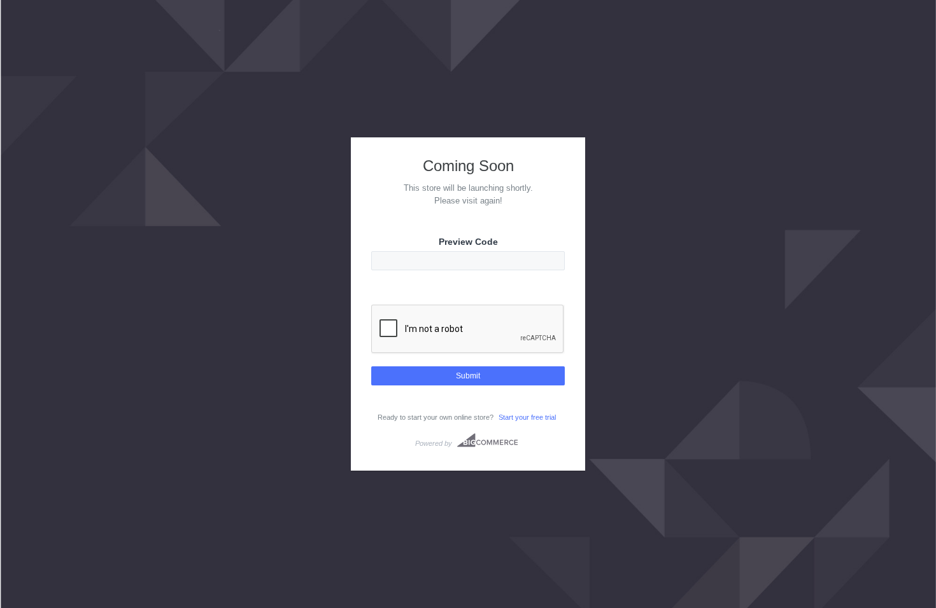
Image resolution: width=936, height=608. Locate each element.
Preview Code (468, 242)
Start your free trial (527, 417)
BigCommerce (487, 440)
